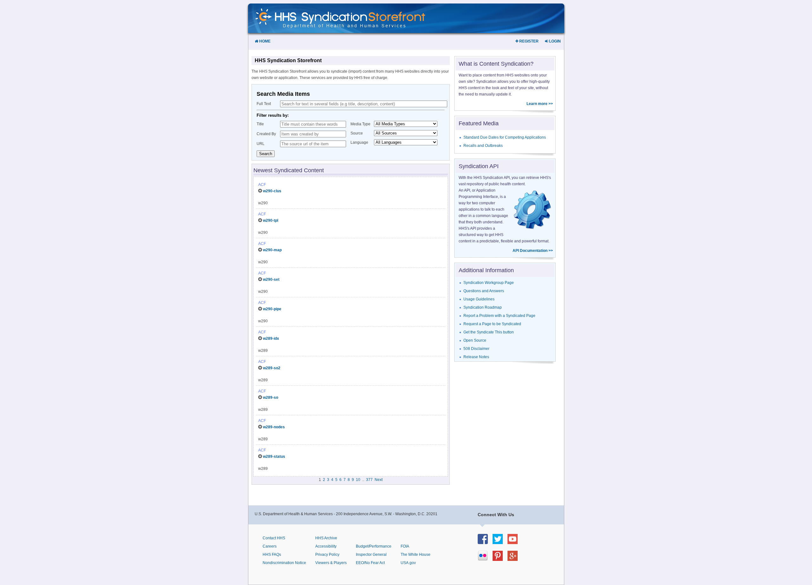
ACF (262, 184)
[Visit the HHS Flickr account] (485, 559)
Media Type (360, 124)
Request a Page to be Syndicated (492, 324)
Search (265, 153)
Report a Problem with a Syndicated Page (499, 315)
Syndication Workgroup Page (488, 282)
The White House (415, 554)
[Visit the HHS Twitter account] (500, 542)
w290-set (271, 279)
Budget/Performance (373, 546)
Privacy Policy (327, 554)
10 (358, 479)
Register (528, 41)
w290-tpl (270, 220)
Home (264, 41)
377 (369, 479)
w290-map (272, 250)
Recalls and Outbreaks (483, 145)
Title (260, 124)
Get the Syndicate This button (488, 332)
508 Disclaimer (476, 348)
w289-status (274, 456)
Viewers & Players (331, 563)
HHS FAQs (272, 554)
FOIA (405, 546)
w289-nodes (274, 427)
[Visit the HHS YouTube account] (515, 542)
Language (359, 142)
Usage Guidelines (478, 299)
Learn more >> (540, 104)
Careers (270, 546)
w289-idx (271, 338)
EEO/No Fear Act (370, 563)
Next (379, 479)
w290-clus (272, 191)
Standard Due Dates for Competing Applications (504, 137)
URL (261, 143)
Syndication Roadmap (482, 307)
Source (356, 133)
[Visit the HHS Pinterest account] (500, 559)
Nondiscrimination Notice (284, 563)
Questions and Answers (483, 291)
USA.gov (408, 563)
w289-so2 (271, 368)
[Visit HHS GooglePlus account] (515, 559)
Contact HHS (274, 538)
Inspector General (371, 554)
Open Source (474, 340)
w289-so (270, 397)
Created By (266, 134)
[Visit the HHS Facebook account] (485, 542)
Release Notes (476, 357)
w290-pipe (272, 309)
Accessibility (326, 546)
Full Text (264, 104)
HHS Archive (326, 538)
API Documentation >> (533, 250)
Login (554, 41)
